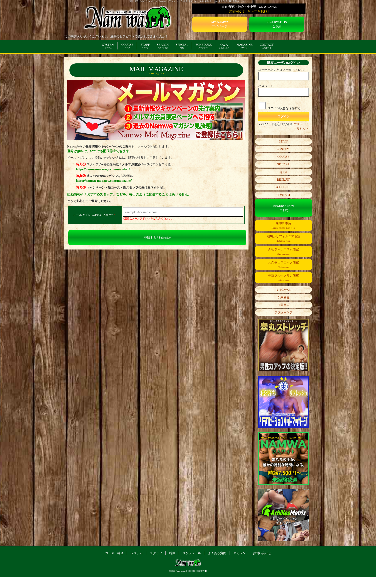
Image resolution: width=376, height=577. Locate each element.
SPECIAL (182, 45)
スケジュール (192, 553)
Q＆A (224, 45)
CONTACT (267, 45)
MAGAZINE (245, 45)
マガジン (239, 553)
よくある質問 (217, 553)
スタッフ (156, 553)
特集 (172, 553)
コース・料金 (114, 553)
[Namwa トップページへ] (127, 17)
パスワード (266, 86)
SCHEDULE (204, 45)
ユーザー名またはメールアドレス (281, 70)
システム (137, 553)
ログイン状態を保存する (284, 108)
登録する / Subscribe (157, 237)
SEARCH (163, 45)
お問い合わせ (262, 553)
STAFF (145, 45)
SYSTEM (108, 45)
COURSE (127, 45)
